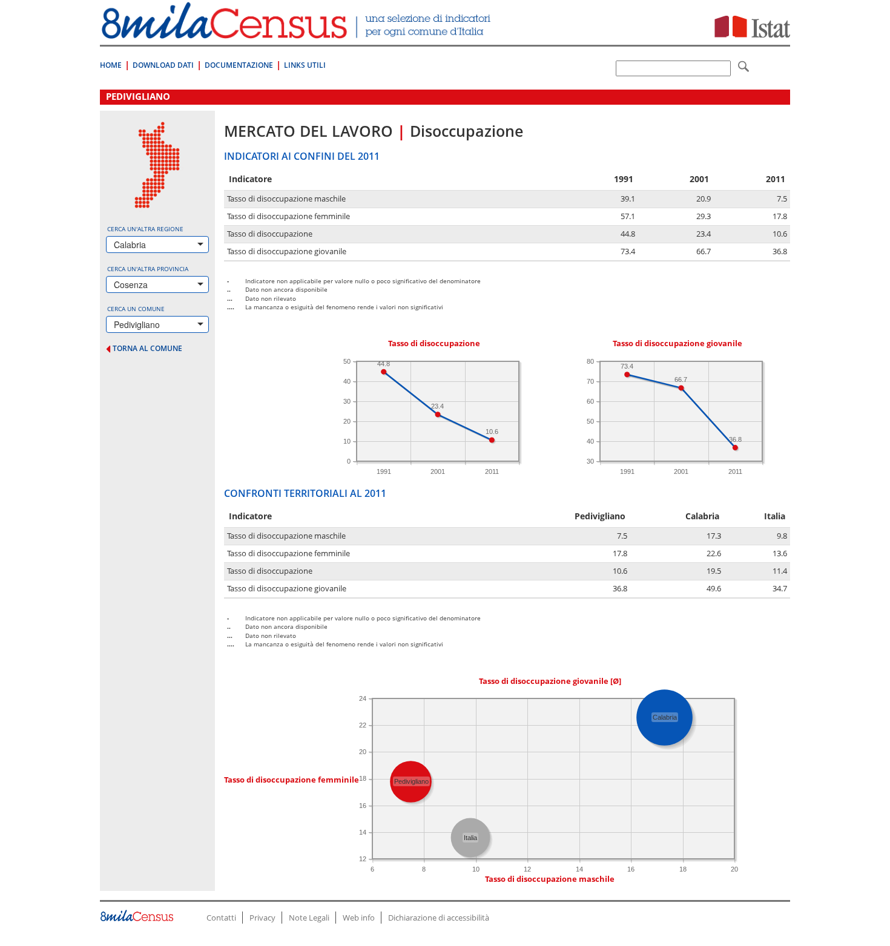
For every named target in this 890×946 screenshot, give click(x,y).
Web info (359, 917)
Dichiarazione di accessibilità (438, 917)
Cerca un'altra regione (145, 229)
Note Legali (309, 917)
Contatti (221, 917)
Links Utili (305, 65)
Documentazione (239, 65)
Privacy (262, 917)
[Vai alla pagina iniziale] (297, 32)
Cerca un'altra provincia (147, 268)
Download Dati (163, 65)
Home (111, 65)
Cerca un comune (136, 308)
